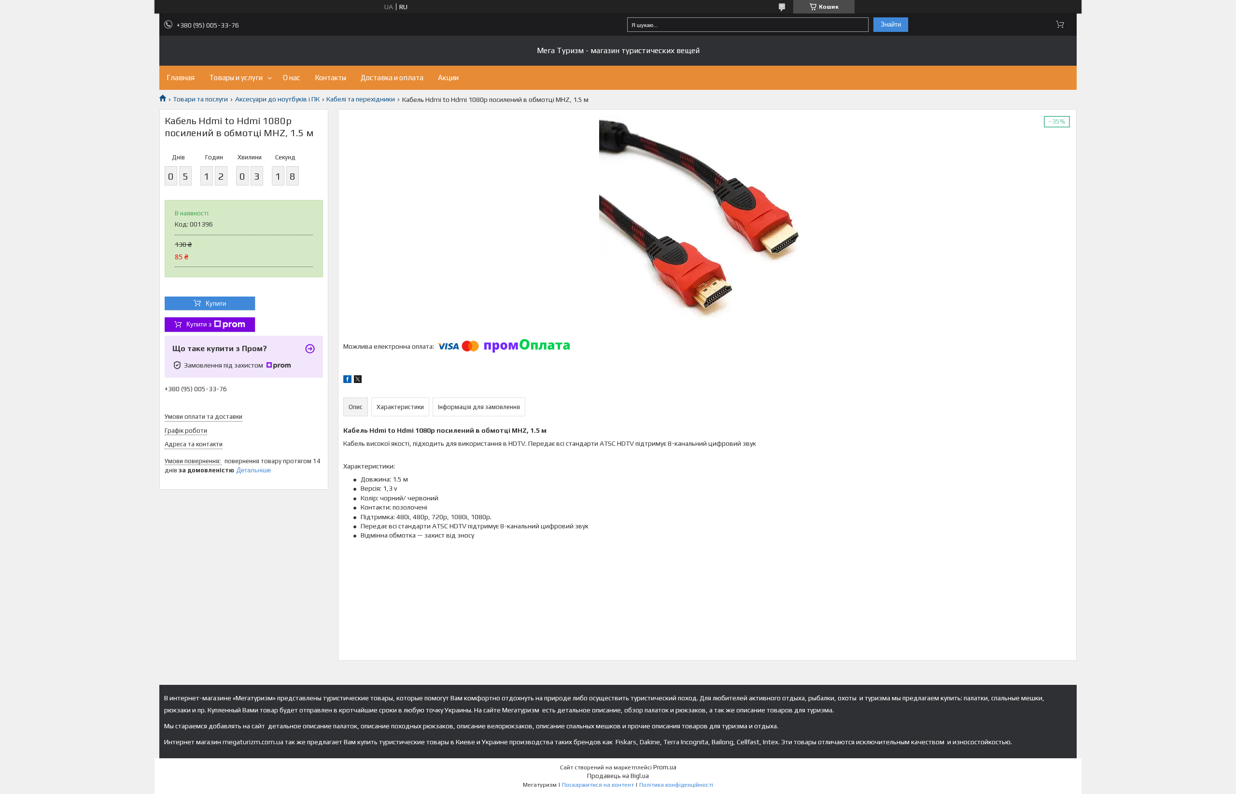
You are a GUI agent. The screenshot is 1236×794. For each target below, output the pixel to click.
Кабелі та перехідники (360, 99)
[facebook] (347, 380)
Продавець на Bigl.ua (618, 776)
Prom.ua (664, 767)
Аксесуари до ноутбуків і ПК (277, 99)
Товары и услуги (236, 77)
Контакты (330, 77)
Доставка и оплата (392, 77)
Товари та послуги (200, 99)
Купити (216, 303)
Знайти (891, 24)
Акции (448, 77)
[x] (358, 380)
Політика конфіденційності (676, 784)
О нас (291, 77)
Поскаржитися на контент (598, 784)
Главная (181, 77)
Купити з (198, 324)
